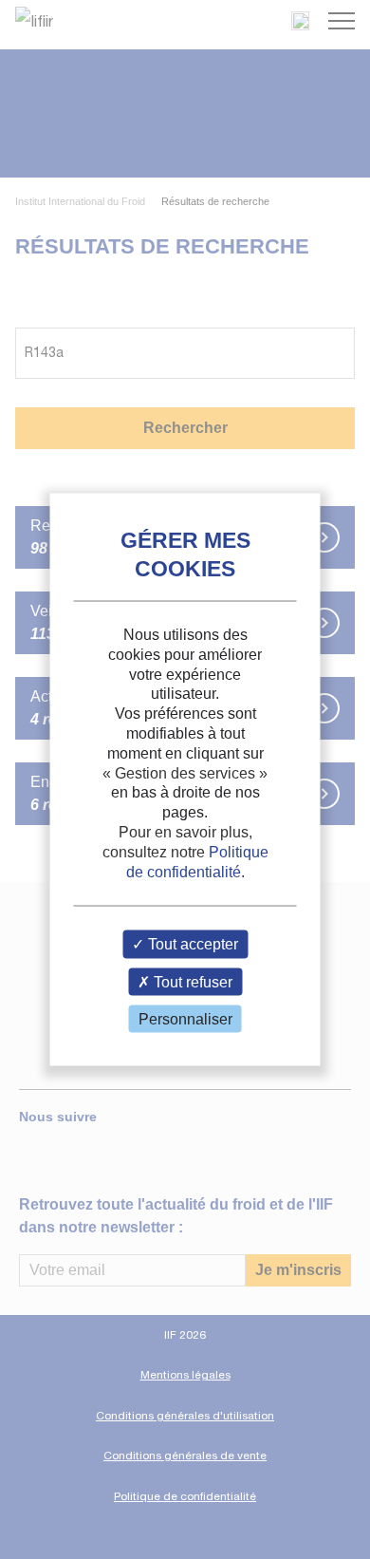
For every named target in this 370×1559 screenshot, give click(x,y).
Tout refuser (191, 981)
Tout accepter (191, 944)
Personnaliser (185, 1018)
